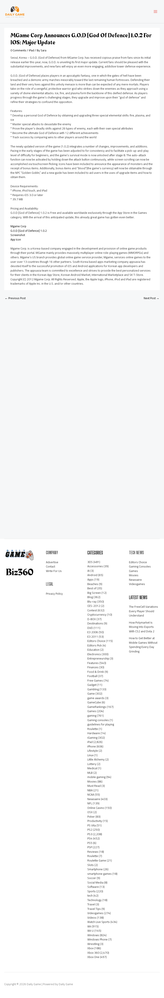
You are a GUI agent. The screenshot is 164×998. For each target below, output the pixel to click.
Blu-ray (92, 601)
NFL (89, 803)
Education (93, 649)
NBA (90, 790)
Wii (89, 926)
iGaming (92, 737)
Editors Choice (96, 641)
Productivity (94, 821)
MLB (90, 772)
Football (92, 676)
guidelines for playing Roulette (100, 727)
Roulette (92, 856)
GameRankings (96, 707)
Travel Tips (94, 909)
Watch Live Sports (98, 922)
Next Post (151, 298)
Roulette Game (96, 860)
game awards (95, 698)
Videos (91, 917)
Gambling (93, 689)
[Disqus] (82, 360)
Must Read (94, 786)
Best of (91, 588)
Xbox (90, 948)
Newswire (93, 799)
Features (93, 663)
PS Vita (91, 825)
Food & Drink (95, 671)
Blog (90, 597)
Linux (90, 755)
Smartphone (95, 869)
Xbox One (93, 957)
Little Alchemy (96, 759)
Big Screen (94, 593)
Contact (50, 566)
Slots (90, 865)
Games (91, 711)
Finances (92, 667)
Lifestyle (92, 750)
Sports (91, 891)
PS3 (89, 834)
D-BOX (91, 619)
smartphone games (99, 873)
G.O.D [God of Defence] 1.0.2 (28, 230)
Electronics (94, 654)
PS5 (89, 843)
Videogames (95, 913)
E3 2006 (92, 632)
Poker (91, 816)
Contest (92, 610)
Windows (93, 935)
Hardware (93, 733)
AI (88, 570)
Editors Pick (94, 645)
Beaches (92, 584)
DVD (90, 628)
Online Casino (95, 808)
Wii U (90, 930)
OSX (90, 812)
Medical (92, 768)
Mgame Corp (18, 226)
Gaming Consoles (140, 566)
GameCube (94, 702)
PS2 (89, 829)
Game (91, 693)
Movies (92, 781)
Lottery (91, 764)
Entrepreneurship (98, 658)
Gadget (92, 685)
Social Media (95, 882)
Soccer (91, 878)
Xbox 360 (93, 952)
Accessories (95, 566)
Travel (91, 904)
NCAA (90, 794)
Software (93, 887)
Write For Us (54, 571)
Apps (90, 579)
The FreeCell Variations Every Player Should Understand (143, 611)
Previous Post (15, 298)
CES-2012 (93, 606)
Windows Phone (97, 939)
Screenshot (17, 235)
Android (92, 575)
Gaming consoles (98, 720)
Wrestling (93, 944)
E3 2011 (92, 636)
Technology (94, 900)
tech (90, 895)
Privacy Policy (54, 593)
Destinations (95, 623)
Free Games (95, 680)
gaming (91, 715)
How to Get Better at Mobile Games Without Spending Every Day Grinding (143, 644)
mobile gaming (96, 777)
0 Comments (18, 50)
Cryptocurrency (96, 614)
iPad (31, 50)
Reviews (92, 851)
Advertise (52, 562)
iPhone (91, 746)
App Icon (15, 239)
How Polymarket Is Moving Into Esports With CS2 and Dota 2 (141, 627)
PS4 (89, 838)
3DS (90, 562)
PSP (89, 847)
